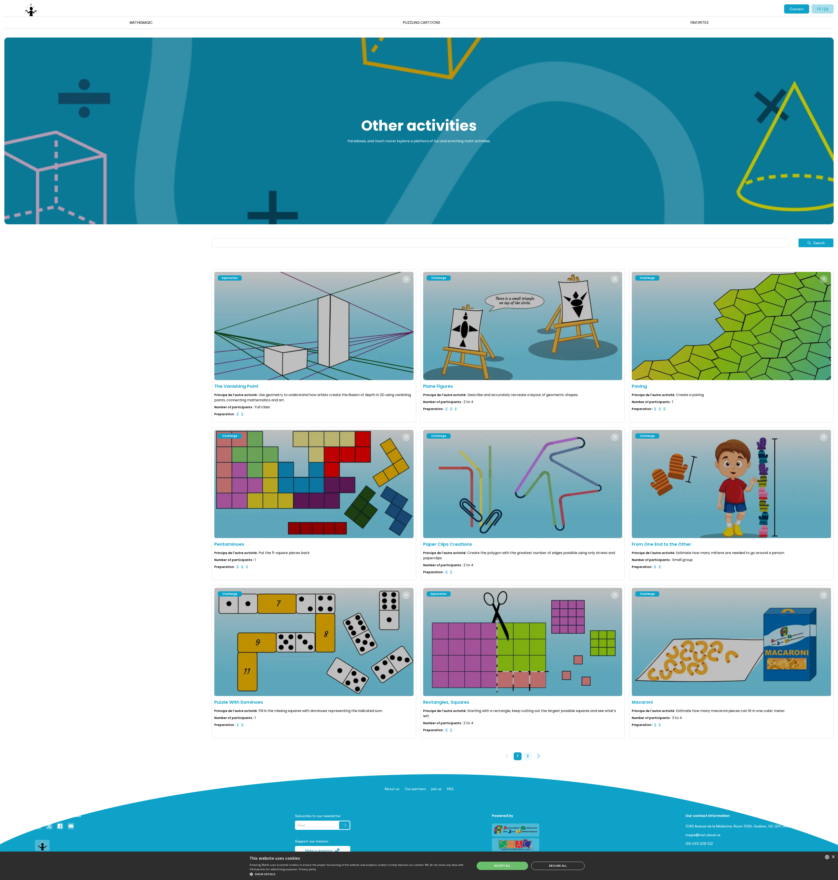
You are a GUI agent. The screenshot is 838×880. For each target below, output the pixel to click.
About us (392, 789)
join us (436, 789)
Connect (797, 9)
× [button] (833, 857)
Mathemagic (141, 22)
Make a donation (318, 850)
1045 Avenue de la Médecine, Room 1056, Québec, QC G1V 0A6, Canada (744, 826)
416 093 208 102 (699, 843)
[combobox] (827, 857)
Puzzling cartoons (421, 22)
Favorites (699, 22)
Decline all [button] (558, 866)
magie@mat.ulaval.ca (702, 835)
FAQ (450, 789)
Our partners (415, 789)
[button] (359, 874)
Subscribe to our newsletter (318, 816)
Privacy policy (307, 869)
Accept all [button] (502, 866)
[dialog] (419, 866)
